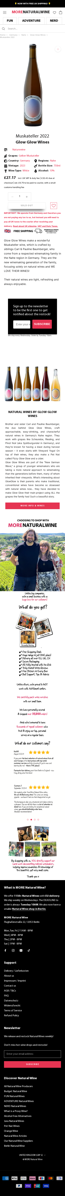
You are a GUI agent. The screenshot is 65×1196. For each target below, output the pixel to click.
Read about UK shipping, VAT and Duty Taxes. (35, 226)
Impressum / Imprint (15, 981)
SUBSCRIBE (42, 324)
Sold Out (27, 206)
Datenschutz (11, 1000)
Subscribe (32, 1064)
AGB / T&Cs (10, 990)
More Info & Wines (32, 506)
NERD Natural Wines (15, 1106)
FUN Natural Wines (14, 1096)
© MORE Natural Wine (32, 1159)
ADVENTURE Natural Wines (19, 1101)
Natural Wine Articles (15, 1136)
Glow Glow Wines (32, 142)
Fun (10, 21)
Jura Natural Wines (14, 1121)
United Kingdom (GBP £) (31, 1155)
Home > (4, 35)
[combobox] (28, 28)
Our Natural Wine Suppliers (18, 1141)
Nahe (53, 161)
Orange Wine (11, 1131)
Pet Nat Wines (12, 1126)
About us (9, 976)
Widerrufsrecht (12, 1005)
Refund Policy (11, 1015)
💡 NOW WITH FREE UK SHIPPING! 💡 (32, 3)
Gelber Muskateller (29, 156)
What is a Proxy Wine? (16, 1111)
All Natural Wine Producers (18, 1086)
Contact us (10, 986)
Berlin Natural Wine (14, 1146)
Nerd (54, 21)
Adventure (31, 21)
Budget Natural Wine (15, 1091)
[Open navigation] (4, 12)
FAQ (6, 995)
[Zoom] (58, 49)
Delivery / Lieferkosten (16, 971)
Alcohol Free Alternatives (18, 1116)
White (25, 170)
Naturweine (18, 149)
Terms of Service (13, 1010)
